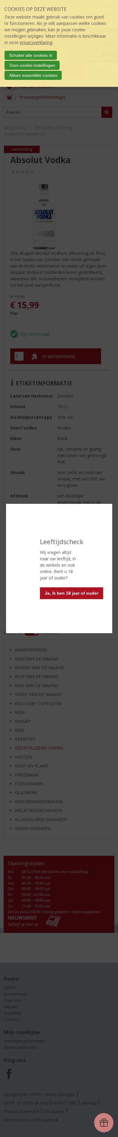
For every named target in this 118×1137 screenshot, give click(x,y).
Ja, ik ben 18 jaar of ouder (71, 593)
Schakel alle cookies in (30, 55)
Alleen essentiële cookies (33, 75)
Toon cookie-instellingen (32, 65)
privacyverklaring (36, 42)
